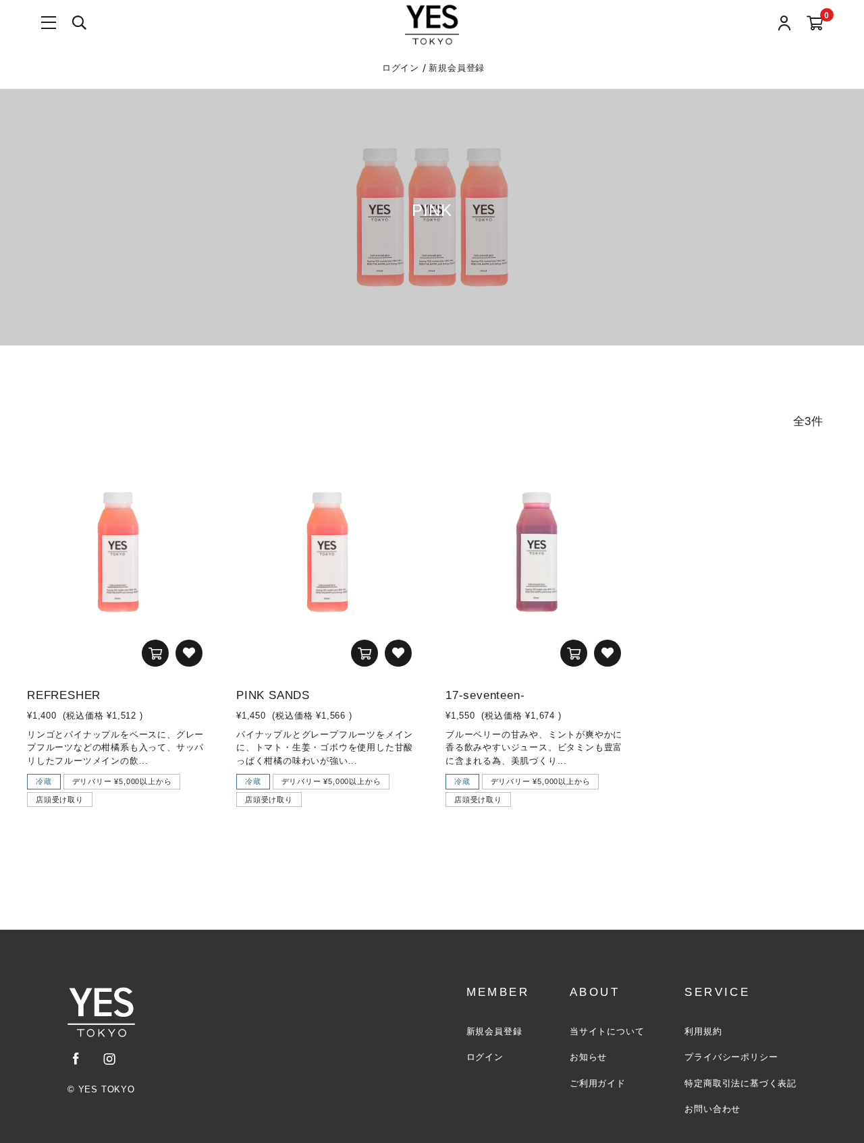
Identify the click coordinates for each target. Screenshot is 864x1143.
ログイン (402, 68)
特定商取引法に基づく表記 (740, 1083)
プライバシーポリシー (731, 1057)
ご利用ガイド (598, 1083)
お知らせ (588, 1057)
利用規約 (703, 1031)
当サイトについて (607, 1031)
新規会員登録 (457, 68)
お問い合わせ (712, 1109)
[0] (815, 24)
